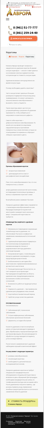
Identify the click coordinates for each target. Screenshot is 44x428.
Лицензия (18, 421)
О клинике (9, 421)
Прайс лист (30, 6)
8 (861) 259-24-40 (25, 33)
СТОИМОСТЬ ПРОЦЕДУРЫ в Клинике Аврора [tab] (21, 402)
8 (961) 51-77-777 (25, 27)
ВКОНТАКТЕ (37, 7)
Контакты (11, 424)
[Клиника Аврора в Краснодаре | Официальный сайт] (19, 12)
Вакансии (27, 421)
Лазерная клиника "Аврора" (20, 416)
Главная (14, 57)
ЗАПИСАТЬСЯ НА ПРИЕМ (22, 38)
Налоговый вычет (14, 7)
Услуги (21, 57)
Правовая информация (16, 423)
